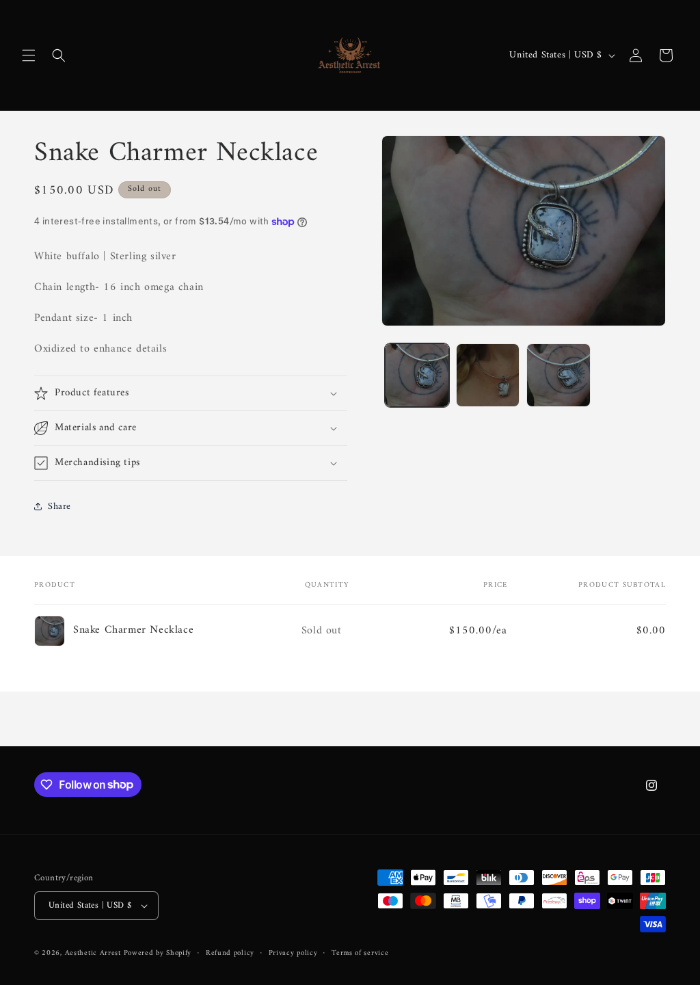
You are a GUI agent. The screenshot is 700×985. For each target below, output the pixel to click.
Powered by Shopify (158, 953)
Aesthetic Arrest (94, 953)
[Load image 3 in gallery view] (558, 375)
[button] (29, 55)
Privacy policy (293, 953)
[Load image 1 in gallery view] (416, 375)
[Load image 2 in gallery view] (488, 375)
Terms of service (360, 953)
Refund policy (230, 953)
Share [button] (59, 506)
